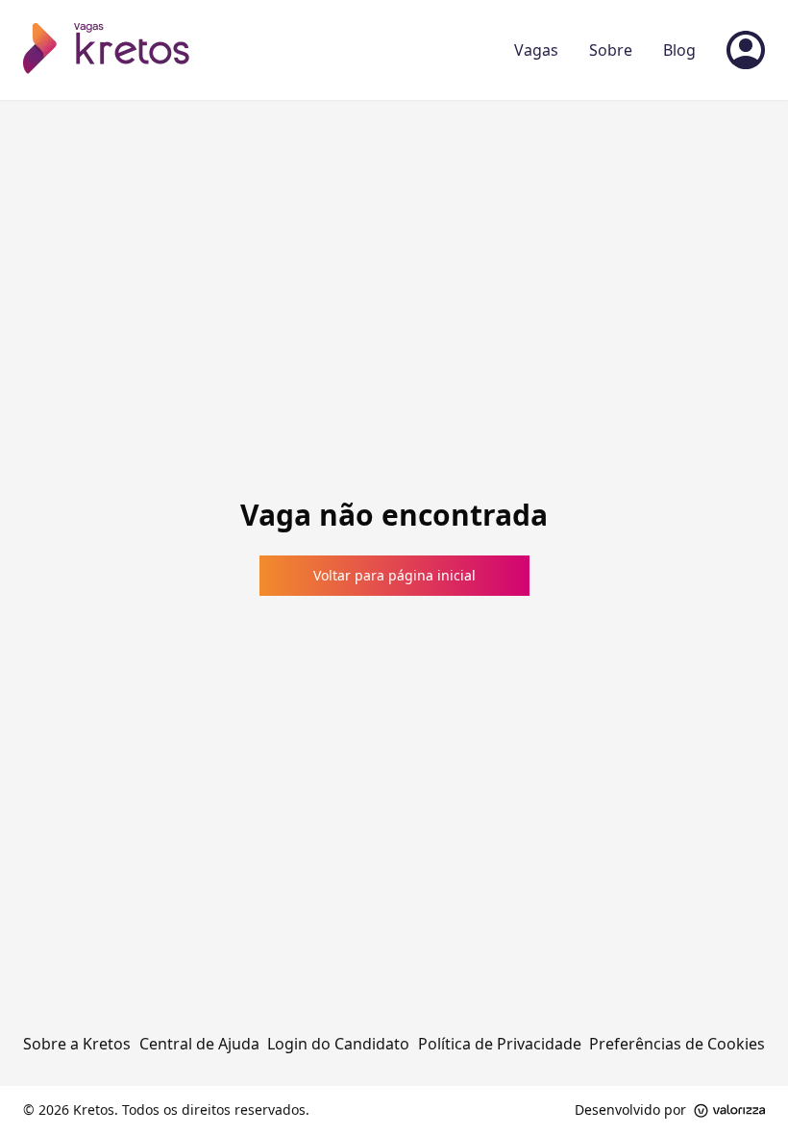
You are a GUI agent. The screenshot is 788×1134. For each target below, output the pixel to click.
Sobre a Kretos (77, 1043)
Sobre (610, 50)
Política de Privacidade (499, 1043)
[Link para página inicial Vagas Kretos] (111, 50)
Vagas (536, 50)
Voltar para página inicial (394, 575)
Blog (679, 50)
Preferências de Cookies (677, 1043)
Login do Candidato (338, 1043)
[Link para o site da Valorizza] (729, 1110)
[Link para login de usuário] (745, 50)
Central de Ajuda (199, 1043)
